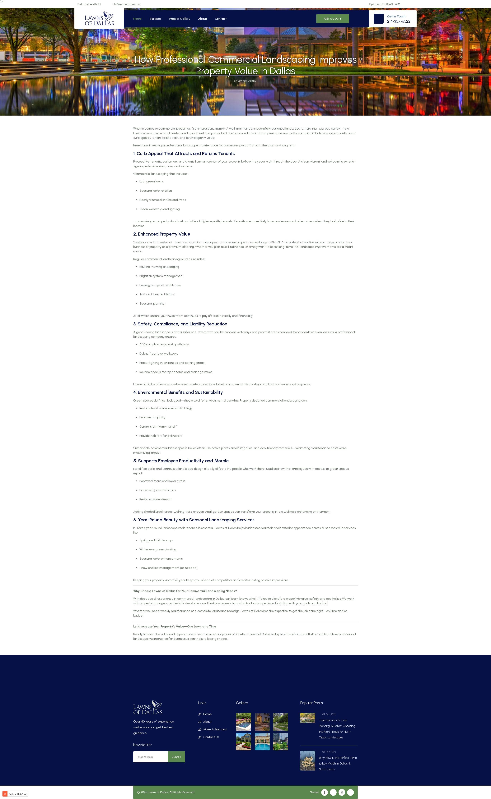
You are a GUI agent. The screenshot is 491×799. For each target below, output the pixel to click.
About (202, 19)
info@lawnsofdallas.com (126, 4)
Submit (176, 756)
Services (155, 19)
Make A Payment (215, 729)
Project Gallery (179, 19)
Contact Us (211, 737)
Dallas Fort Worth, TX (89, 4)
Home (137, 19)
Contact (221, 19)
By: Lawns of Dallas (244, 80)
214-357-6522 (398, 21)
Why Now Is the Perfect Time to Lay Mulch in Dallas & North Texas (338, 763)
